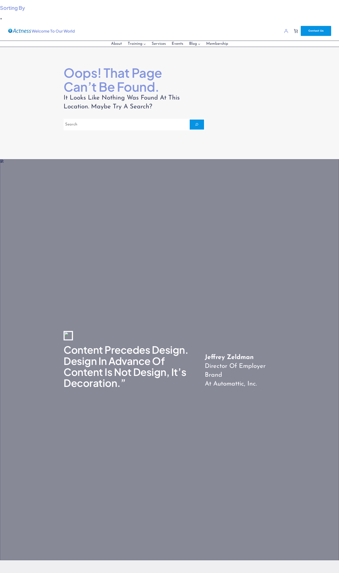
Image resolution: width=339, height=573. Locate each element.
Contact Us (316, 30)
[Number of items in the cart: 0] (296, 31)
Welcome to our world (53, 30)
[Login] (286, 31)
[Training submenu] (144, 44)
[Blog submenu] (199, 44)
